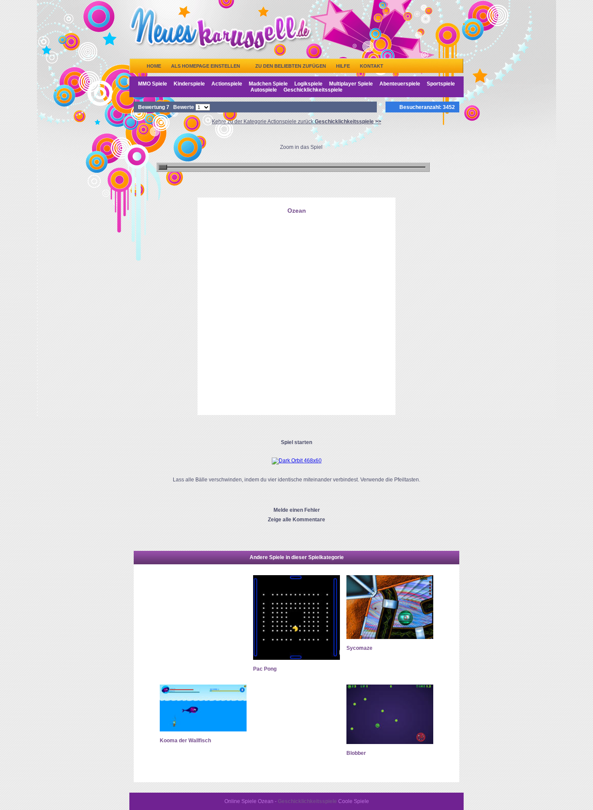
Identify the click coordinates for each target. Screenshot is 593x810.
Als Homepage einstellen (205, 66)
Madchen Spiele (268, 84)
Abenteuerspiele (399, 84)
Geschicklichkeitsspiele (313, 90)
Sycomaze (359, 648)
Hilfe (343, 66)
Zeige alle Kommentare (296, 520)
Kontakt (371, 66)
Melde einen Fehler (296, 510)
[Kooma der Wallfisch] (203, 730)
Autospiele (263, 90)
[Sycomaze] (389, 637)
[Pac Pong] (296, 658)
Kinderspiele (189, 84)
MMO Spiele (152, 84)
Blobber (356, 753)
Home (154, 66)
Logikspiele (308, 84)
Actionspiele (226, 84)
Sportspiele (441, 84)
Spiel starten (296, 442)
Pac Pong (265, 669)
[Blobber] (389, 742)
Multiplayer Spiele (351, 84)
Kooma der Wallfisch (185, 741)
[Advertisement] (296, 261)
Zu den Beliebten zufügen (290, 66)
